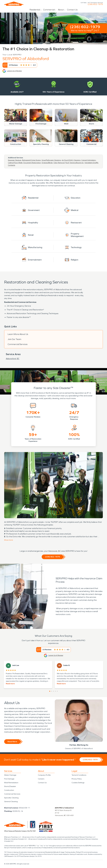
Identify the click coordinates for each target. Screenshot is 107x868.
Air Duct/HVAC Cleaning (71, 160)
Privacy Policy (77, 779)
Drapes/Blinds (47, 163)
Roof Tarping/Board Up (74, 163)
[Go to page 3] (53, 691)
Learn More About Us (18, 334)
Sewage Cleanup (14, 160)
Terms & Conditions (79, 775)
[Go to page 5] (57, 691)
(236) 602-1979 (95, 4)
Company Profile (44, 775)
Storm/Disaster (10, 786)
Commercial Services (17, 344)
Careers (41, 779)
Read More (12, 741)
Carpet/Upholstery (88, 160)
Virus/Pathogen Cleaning (51, 160)
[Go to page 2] (51, 691)
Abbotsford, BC (12, 358)
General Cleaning (11, 801)
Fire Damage (9, 779)
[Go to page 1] (49, 691)
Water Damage (10, 775)
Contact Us (72, 9)
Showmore (8, 540)
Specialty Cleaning (11, 798)
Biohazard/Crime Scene (31, 160)
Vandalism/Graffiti (91, 163)
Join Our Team (14, 339)
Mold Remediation (11, 783)
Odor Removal (59, 163)
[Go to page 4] (55, 691)
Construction (9, 790)
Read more (10, 684)
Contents (11, 165)
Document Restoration (32, 163)
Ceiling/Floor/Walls (15, 163)
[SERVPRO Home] (13, 4)
